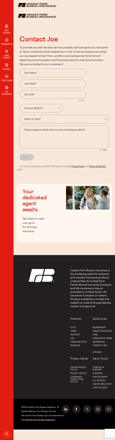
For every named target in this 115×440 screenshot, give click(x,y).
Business (75, 345)
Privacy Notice (78, 373)
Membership (99, 327)
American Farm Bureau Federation (40, 419)
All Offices (99, 380)
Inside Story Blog (102, 331)
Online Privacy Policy (78, 368)
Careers (97, 373)
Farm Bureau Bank (102, 338)
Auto (73, 327)
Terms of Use (100, 345)
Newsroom (99, 342)
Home (73, 331)
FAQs (95, 334)
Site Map (97, 352)
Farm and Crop (78, 342)
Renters (75, 334)
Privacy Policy (78, 166)
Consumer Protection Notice (76, 379)
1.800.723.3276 (100, 387)
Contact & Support (98, 368)
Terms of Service (97, 166)
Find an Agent (100, 377)
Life (72, 338)
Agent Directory (102, 384)
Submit (26, 157)
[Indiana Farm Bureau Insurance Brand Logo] (42, 15)
